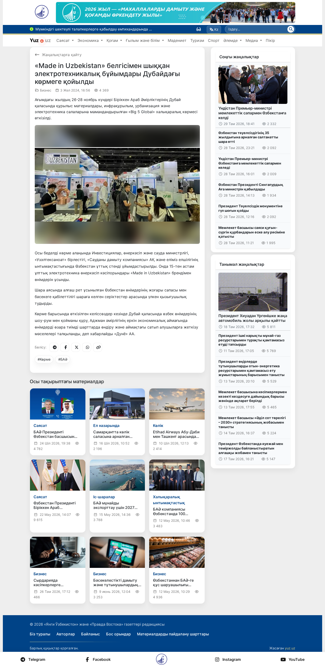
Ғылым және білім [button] (143, 40)
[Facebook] (64, 347)
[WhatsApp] (86, 347)
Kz (216, 29)
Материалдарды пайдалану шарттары (173, 634)
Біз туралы (40, 634)
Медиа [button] (252, 40)
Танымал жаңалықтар (241, 264)
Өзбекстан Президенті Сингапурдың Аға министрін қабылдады (250, 187)
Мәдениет (177, 40)
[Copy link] (97, 347)
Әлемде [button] (231, 40)
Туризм (197, 40)
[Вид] (198, 29)
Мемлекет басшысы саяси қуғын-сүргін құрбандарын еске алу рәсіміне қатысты (251, 232)
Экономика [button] (89, 40)
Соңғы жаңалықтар (239, 56)
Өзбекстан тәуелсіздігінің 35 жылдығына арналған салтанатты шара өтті (248, 137)
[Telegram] (53, 347)
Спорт (214, 40)
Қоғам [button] (113, 40)
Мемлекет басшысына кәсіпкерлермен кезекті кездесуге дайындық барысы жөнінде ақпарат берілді (252, 396)
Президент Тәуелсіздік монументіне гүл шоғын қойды (250, 208)
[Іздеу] (290, 29)
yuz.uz (290, 648)
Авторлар (65, 634)
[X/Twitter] (75, 347)
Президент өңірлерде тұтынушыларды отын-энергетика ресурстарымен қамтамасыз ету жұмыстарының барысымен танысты (251, 368)
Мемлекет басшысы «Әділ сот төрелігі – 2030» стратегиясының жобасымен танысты (252, 422)
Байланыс (90, 634)
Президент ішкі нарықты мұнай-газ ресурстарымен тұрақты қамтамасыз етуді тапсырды (251, 340)
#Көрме (44, 359)
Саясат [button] (63, 40)
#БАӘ (62, 359)
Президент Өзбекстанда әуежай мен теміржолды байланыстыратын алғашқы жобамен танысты (250, 448)
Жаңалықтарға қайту (62, 54)
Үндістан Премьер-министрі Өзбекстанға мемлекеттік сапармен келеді (249, 163)
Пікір (270, 40)
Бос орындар (118, 634)
